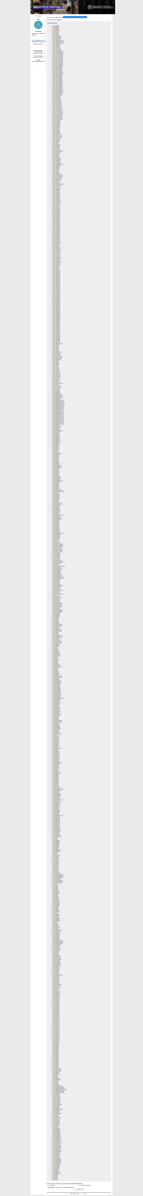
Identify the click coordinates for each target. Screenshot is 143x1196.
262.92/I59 (56, 1116)
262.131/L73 (56, 372)
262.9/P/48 (56, 1045)
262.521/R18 (56, 587)
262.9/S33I (56, 1078)
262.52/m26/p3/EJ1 (58, 515)
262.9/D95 (56, 910)
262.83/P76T (56, 824)
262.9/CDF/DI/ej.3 (58, 882)
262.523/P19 (56, 615)
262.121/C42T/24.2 (58, 112)
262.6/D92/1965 (57, 629)
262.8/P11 (55, 749)
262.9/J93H (56, 950)
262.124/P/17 (56, 203)
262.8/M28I (56, 745)
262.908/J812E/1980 (58, 1091)
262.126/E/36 (56, 298)
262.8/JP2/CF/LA (57, 682)
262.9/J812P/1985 (58, 940)
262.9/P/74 (56, 1047)
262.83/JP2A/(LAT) (58, 815)
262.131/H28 (56, 371)
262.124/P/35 (56, 230)
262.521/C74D (57, 548)
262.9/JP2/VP (56, 964)
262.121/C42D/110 (58, 54)
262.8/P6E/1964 (57, 773)
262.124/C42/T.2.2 (58, 176)
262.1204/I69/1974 (58, 40)
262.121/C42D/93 (57, 94)
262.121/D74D (57, 122)
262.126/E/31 (56, 292)
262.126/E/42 (56, 305)
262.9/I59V (56, 926)
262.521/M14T (57, 567)
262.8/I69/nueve (57, 675)
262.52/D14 (56, 493)
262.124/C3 (56, 170)
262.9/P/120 (56, 1014)
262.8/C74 (56, 649)
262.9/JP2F (56, 973)
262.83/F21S (56, 807)
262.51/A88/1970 (57, 466)
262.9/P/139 (56, 1038)
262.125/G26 (56, 264)
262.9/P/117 (56, 1010)
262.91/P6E (56, 1108)
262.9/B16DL (56, 843)
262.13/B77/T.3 (57, 354)
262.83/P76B (56, 820)
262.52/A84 (56, 475)
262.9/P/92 (56, 1052)
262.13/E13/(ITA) (57, 358)
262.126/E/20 (56, 279)
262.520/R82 (56, 534)
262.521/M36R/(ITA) (58, 578)
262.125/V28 (56, 269)
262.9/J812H (56, 936)
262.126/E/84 (56, 337)
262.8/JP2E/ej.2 (57, 714)
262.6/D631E (56, 627)
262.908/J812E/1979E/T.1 (60, 1089)
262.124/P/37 (56, 232)
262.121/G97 (56, 127)
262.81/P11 (56, 791)
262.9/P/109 (56, 1002)
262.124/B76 (56, 167)
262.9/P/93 (56, 1054)
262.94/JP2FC (57, 1143)
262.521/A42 (56, 536)
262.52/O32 (56, 521)
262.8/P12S (56, 766)
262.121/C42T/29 (57, 115)
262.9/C (55, 853)
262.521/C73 (56, 541)
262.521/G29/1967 (58, 561)
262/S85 (55, 1179)
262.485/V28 (56, 439)
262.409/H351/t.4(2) (58, 410)
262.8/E (55, 657)
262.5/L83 (55, 451)
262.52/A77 (56, 474)
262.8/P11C (56, 752)
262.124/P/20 (56, 209)
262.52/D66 (56, 496)
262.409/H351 (57, 399)
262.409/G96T (57, 393)
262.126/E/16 (56, 275)
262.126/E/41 (56, 304)
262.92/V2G (56, 1125)
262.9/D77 (56, 907)
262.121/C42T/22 (57, 110)
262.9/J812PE (56, 944)
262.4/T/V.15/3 (57, 385)
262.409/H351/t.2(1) (58, 405)
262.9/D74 (56, 897)
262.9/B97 (56, 852)
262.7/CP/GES (57, 637)
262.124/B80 (56, 168)
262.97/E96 (56, 1167)
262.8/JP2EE (56, 715)
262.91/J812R (56, 1100)
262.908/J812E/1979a (59, 1088)
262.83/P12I (56, 819)
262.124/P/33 (56, 227)
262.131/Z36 (56, 379)
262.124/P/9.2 (56, 248)
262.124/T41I (56, 256)
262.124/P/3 (56, 222)
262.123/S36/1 (57, 159)
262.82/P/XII (56, 801)
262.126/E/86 (56, 339)
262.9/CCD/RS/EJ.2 (58, 876)
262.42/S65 (56, 434)
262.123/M (56, 156)
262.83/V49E (56, 830)
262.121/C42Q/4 (57, 105)
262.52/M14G (56, 509)
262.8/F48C (56, 664)
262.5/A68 (56, 445)
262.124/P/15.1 (57, 201)
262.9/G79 (56, 917)
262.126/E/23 (56, 281)
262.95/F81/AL (57, 1158)
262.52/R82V (56, 524)
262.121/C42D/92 (57, 93)
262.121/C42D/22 (57, 70)
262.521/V (56, 595)
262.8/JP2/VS (56, 703)
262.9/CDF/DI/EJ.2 (58, 881)
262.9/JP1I (56, 952)
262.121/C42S (57, 106)
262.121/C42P (57, 101)
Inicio (38, 19)
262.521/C (56, 540)
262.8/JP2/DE (56, 683)
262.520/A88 (56, 532)
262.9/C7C (56, 869)
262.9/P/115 (56, 1008)
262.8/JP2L (56, 719)
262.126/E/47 (56, 308)
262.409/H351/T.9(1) (58, 422)
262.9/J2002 (56, 931)
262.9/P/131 (56, 1029)
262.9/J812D (56, 934)
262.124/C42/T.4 (57, 178)
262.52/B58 (56, 486)
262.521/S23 (56, 588)
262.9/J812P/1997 (58, 943)
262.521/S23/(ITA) (58, 590)
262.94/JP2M (56, 1145)
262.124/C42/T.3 (57, 177)
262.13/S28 (56, 368)
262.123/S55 (56, 161)
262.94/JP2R (56, 1149)
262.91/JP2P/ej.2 (57, 1104)
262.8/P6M (56, 776)
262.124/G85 (56, 189)
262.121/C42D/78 (57, 87)
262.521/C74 (56, 542)
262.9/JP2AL (56, 968)
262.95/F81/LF (57, 1162)
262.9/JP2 (55, 954)
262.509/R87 (56, 463)
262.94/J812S (56, 1137)
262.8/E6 (55, 661)
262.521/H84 (56, 563)
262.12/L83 (56, 33)
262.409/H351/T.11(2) (59, 404)
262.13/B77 (56, 350)
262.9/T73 (56, 1081)
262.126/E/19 (56, 277)
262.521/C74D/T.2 (58, 550)
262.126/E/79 (56, 333)
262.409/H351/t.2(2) (58, 406)
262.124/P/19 (56, 206)
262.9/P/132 (56, 1030)
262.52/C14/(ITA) (57, 490)
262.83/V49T (56, 832)
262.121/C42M (57, 99)
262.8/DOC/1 (56, 652)
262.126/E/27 (56, 286)
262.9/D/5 (55, 890)
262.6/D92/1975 (57, 631)
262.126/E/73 (56, 329)
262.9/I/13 (55, 925)
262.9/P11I (56, 1060)
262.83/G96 (56, 811)
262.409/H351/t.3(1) (58, 408)
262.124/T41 (56, 254)
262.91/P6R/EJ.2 (57, 1113)
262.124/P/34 (56, 228)
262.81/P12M (56, 797)
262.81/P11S (56, 793)
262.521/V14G (57, 598)
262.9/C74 (56, 868)
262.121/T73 (56, 139)
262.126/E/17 (56, 276)
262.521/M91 (56, 579)
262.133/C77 (56, 380)
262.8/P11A (56, 751)
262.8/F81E (56, 667)
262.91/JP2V (56, 1107)
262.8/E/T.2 (56, 660)
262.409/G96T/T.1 (58, 395)
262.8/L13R (56, 741)
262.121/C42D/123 (58, 60)
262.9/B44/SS (56, 849)
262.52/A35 (56, 471)
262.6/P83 (56, 632)
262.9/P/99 (56, 1059)
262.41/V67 (56, 433)
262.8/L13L (56, 740)
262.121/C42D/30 (57, 77)
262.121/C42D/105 (58, 52)
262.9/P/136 (56, 1034)
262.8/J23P (56, 678)
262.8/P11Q (56, 757)
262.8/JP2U (56, 731)
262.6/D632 (56, 628)
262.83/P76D (56, 822)
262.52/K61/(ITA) (57, 504)
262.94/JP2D (56, 1141)
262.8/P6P (56, 778)
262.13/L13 (56, 362)
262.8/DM (55, 650)
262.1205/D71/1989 (58, 43)
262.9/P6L (56, 1067)
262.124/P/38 (56, 234)
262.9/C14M (56, 855)
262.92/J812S (56, 1117)
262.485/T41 (56, 437)
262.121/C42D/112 (58, 56)
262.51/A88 (56, 464)
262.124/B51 (56, 165)
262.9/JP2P (56, 983)
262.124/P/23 (56, 213)
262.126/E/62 (56, 319)
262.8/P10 (56, 747)
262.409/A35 (56, 391)
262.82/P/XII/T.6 (57, 802)
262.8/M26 (56, 744)
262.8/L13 (55, 735)
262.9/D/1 (55, 885)
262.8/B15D (56, 644)
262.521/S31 (56, 591)
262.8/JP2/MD (57, 689)
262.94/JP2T (56, 1153)
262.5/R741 (56, 457)
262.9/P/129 (56, 1026)
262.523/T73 (56, 616)
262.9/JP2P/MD (57, 984)
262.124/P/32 (56, 226)
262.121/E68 (56, 124)
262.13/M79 (56, 364)
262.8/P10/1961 (57, 748)
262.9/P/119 (56, 1013)
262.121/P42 (56, 134)
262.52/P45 (56, 522)
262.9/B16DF (56, 842)
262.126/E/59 (56, 317)
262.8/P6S (56, 780)
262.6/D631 (56, 623)
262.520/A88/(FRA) (58, 533)
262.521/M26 (56, 570)
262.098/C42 (56, 29)
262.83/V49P (56, 831)
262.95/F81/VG (57, 1163)
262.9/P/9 (55, 1050)
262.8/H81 (56, 670)
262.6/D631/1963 (57, 625)
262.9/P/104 (56, 998)
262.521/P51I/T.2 (57, 586)
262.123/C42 (56, 144)
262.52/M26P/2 (57, 517)
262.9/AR (55, 839)
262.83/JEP (56, 814)
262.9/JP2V (56, 987)
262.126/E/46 (56, 306)
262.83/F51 (56, 809)
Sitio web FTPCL (74, 1193)
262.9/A (55, 838)
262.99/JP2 (56, 1170)
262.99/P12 (56, 1171)
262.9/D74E (56, 902)
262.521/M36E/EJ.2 (58, 577)
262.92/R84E (56, 1124)
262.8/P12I (56, 765)
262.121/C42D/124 (58, 61)
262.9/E (55, 913)
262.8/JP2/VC (56, 702)
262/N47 (55, 1178)
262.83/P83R (56, 826)
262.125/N (56, 267)
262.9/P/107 (56, 1001)
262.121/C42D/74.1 (58, 85)
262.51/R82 (56, 468)
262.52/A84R (56, 482)
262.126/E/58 (56, 315)
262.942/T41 (56, 1157)
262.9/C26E (56, 857)
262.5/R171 (56, 455)
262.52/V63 (56, 529)
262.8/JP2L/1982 (57, 722)
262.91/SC (56, 1114)
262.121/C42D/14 (57, 66)
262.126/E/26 (56, 285)
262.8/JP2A (56, 704)
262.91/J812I (56, 1099)
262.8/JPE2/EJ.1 (57, 733)
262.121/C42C (57, 49)
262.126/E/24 (56, 283)
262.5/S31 (56, 458)
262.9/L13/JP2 (57, 988)
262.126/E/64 (56, 322)
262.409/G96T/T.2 (58, 396)
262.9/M (55, 989)
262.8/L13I (56, 739)
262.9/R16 (56, 1072)
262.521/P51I (56, 583)
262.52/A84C (56, 479)
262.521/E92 (56, 558)
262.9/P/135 (56, 1033)
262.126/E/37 (56, 300)
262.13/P (55, 366)
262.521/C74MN (57, 551)
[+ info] (47, 1187)
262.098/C (56, 28)
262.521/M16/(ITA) (58, 569)
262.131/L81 (56, 373)
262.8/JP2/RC (56, 694)
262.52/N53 (56, 520)
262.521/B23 (56, 537)
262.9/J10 (55, 929)
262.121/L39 (56, 130)
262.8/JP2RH (56, 727)
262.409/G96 (56, 392)
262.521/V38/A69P (58, 611)
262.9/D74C (56, 900)
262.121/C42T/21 (57, 109)
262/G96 (55, 1176)
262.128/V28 (56, 342)
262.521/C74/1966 (58, 544)
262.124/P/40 (56, 238)
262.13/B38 (56, 347)
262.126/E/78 (56, 331)
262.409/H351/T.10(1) (59, 401)
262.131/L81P (56, 375)
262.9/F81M (56, 915)
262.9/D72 (56, 896)
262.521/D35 (56, 553)
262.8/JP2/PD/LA (57, 693)
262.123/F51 (56, 149)
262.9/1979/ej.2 (57, 836)
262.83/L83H (56, 818)
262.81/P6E (56, 798)
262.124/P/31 (56, 225)
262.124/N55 (56, 193)
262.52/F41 (56, 499)
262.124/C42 (56, 173)
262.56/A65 (56, 617)
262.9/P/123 (56, 1018)
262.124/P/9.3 (56, 250)
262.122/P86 (56, 140)
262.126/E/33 (56, 294)
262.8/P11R (56, 760)
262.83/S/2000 (57, 828)
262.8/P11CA (56, 753)
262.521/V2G (56, 602)
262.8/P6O (56, 777)
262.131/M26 (56, 376)
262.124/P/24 (56, 214)
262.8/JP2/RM (57, 696)
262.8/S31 (56, 784)
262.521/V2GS (57, 607)
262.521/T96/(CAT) (58, 594)
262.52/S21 (56, 525)
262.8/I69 (55, 671)
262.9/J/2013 (56, 927)
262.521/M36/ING (57, 574)
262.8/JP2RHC (57, 728)
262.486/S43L (56, 442)
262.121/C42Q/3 (57, 103)
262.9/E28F (56, 914)
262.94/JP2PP (57, 1147)
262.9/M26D (56, 990)
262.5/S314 (56, 459)
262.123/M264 (57, 157)
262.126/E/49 (56, 309)
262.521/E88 (56, 557)
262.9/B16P (56, 844)
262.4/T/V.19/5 (57, 387)
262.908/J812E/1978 (58, 1087)
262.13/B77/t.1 (57, 351)
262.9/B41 (56, 848)
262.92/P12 (56, 1120)
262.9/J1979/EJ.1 (57, 930)
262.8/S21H (56, 782)
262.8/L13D (56, 736)
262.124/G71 (56, 186)
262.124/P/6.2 (56, 243)
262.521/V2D (56, 600)
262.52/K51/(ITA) (57, 503)
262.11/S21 (56, 32)
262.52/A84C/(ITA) (58, 480)
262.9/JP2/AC (56, 955)
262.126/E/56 (56, 314)
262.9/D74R (56, 905)
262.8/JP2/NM (57, 690)
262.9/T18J (56, 1080)
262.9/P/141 (56, 1041)
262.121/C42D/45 (57, 80)
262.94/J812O (57, 1134)
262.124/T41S (57, 259)
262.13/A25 (56, 344)
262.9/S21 (56, 1076)
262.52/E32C (56, 497)
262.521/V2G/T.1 (57, 604)
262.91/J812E (56, 1097)
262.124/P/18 (56, 205)
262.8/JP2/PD (56, 691)
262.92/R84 (56, 1122)
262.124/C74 (56, 182)
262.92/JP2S (56, 1118)
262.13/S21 (56, 367)
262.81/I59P (56, 786)
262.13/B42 (56, 348)
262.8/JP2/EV (56, 686)
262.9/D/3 (55, 888)
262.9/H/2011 (56, 921)
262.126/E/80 (56, 334)
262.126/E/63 (56, 321)
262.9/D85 (56, 909)
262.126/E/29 (56, 289)
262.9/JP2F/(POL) (58, 975)
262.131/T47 (56, 377)
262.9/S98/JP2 (57, 1079)
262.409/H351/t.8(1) (58, 420)
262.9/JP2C (56, 969)
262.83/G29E (56, 810)
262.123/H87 (56, 153)
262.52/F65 (56, 500)
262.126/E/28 (56, 288)
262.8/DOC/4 (56, 654)
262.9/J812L (56, 939)
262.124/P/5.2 (56, 240)
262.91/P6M (56, 1110)
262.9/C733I (56, 867)
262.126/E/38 (56, 301)
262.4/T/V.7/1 (56, 388)
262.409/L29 (56, 428)
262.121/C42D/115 (58, 58)
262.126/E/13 (56, 271)
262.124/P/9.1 (56, 247)
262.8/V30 (56, 785)
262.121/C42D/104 (58, 50)
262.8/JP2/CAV (57, 681)
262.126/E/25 (56, 284)
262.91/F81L (56, 1095)
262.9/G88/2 (56, 919)
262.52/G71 (56, 501)
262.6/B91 (56, 619)
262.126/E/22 (56, 280)
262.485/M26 (56, 435)
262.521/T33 (56, 592)
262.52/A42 (56, 472)
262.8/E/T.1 (56, 658)
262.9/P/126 (56, 1022)
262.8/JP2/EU (56, 685)
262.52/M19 (56, 512)
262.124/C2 (56, 169)
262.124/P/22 (56, 211)
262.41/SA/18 (56, 432)
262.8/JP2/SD (56, 699)
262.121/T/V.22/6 (57, 136)
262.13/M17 (56, 363)
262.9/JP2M (56, 980)
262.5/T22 (56, 461)
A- (36, 15)
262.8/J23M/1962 (57, 677)
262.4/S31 (56, 384)
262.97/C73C (56, 1166)
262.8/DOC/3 (56, 653)
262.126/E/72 (56, 327)
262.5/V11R (56, 462)
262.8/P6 (55, 769)
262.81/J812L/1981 (58, 789)
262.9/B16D (56, 840)
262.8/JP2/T (56, 700)
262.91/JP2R (56, 1105)
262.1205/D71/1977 (58, 41)
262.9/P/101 (56, 994)
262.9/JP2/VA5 (57, 963)
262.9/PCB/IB (56, 1071)
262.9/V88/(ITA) (57, 1085)
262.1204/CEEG (57, 36)
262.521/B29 (56, 538)
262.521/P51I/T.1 (57, 584)
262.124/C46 (56, 181)
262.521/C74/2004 (58, 546)
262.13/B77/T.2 (57, 352)
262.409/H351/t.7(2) (58, 418)
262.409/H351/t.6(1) (58, 414)
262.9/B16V (56, 847)
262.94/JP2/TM (57, 1138)
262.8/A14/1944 (57, 641)
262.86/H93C (56, 835)
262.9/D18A (56, 892)
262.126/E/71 (56, 326)
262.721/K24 (56, 640)
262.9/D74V (56, 906)
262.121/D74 (56, 120)
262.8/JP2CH (56, 708)
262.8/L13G (56, 737)
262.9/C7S (56, 871)
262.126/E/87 (56, 341)
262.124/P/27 (56, 218)
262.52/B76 (56, 488)
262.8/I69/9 (56, 674)
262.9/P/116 (56, 1009)
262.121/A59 (56, 45)
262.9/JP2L (56, 979)
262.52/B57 (56, 484)
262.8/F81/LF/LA (57, 666)
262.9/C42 (56, 861)
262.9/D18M (56, 893)
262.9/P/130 (56, 1027)
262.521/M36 (56, 573)
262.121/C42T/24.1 (58, 111)
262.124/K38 (56, 190)
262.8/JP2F (56, 716)
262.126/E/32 (56, 293)
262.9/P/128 (56, 1025)
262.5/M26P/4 (56, 454)
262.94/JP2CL (57, 1139)
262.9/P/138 (56, 1037)
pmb (85, 1193)
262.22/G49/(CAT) (58, 383)
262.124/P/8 (56, 246)
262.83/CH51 (56, 805)
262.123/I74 (56, 155)
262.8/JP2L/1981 (57, 720)
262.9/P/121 (56, 1016)
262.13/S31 (56, 370)
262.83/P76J (56, 823)
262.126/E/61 (56, 318)
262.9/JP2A (56, 967)
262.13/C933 (56, 355)
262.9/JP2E (56, 972)
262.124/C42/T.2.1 (58, 174)
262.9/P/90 (56, 1051)
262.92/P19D (56, 1121)
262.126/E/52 (56, 312)
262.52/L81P (56, 507)
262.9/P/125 (56, 1021)
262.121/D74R (57, 123)
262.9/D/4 (55, 889)
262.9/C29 (56, 860)
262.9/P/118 (56, 1012)
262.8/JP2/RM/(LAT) (58, 698)
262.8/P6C (56, 772)
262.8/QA (55, 781)
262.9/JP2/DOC (57, 959)
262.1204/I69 (56, 39)
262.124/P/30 (56, 223)
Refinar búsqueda (85, 1185)
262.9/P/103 (56, 997)
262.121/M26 (56, 132)
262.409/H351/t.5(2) (58, 413)
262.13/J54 (56, 360)
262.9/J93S (56, 951)
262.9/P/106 (56, 1000)
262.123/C (56, 143)
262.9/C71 (56, 865)
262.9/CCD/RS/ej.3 (58, 877)
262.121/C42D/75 (57, 86)
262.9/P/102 (56, 996)
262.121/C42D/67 (57, 82)
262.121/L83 (56, 131)
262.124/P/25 (56, 215)
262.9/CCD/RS (57, 873)
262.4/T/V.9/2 (56, 389)
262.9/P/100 (56, 993)
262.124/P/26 (56, 217)
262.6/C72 (56, 620)
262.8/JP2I (56, 718)
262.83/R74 (56, 827)
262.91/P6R (56, 1112)
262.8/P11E (56, 755)
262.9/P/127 (56, 1023)
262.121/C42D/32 (57, 78)
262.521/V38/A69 (57, 609)
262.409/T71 (56, 429)
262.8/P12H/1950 (57, 762)
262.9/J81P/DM (57, 948)
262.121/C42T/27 (57, 114)
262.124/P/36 (56, 231)
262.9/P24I (56, 1062)
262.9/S (55, 1075)
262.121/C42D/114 (58, 57)
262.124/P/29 (56, 221)
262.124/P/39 (56, 235)
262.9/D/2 (55, 886)
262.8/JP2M (56, 723)
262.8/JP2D (56, 710)
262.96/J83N (56, 1165)
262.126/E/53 (56, 313)
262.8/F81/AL (56, 665)
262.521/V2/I (56, 599)
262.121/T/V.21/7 (57, 135)
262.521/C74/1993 (58, 545)
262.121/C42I (56, 98)
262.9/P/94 (56, 1055)
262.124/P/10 (56, 194)
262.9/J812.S (56, 932)
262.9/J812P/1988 (58, 942)
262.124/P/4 (56, 236)
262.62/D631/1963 (58, 636)
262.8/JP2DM (56, 711)
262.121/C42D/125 (58, 62)
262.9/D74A (56, 898)
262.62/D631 (56, 635)
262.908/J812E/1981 (58, 1092)
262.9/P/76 (56, 1048)
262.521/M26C (57, 571)
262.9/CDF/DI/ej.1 (58, 880)
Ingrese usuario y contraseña (38, 33)
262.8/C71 (56, 648)
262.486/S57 (56, 443)
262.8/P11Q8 (56, 758)
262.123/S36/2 (57, 160)
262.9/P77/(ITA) (57, 1070)
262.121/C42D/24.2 (58, 73)
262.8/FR (55, 669)
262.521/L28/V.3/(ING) (59, 566)
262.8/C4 (55, 646)
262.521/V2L (56, 608)
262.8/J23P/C (56, 679)
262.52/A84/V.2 (57, 478)
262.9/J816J (56, 947)
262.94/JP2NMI (57, 1146)
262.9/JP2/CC (56, 956)
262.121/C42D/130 (58, 64)
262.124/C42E (57, 180)
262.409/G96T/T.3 (58, 397)
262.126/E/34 (56, 296)
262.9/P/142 (56, 1042)
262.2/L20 (55, 381)
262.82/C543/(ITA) (58, 799)
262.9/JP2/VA (56, 961)
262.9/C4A (56, 864)
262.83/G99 (56, 813)
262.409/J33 (56, 425)
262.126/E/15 (56, 273)
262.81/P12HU (57, 795)
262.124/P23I (56, 252)
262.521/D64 (56, 554)
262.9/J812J (56, 938)
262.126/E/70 (56, 325)
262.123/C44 (56, 147)
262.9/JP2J (56, 976)
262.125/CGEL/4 (57, 261)
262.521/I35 (56, 565)
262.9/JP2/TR (56, 960)
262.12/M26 (56, 35)
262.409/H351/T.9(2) (58, 424)
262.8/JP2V (56, 732)
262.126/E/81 (56, 335)
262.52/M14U (56, 511)
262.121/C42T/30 (57, 116)
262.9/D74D (56, 901)
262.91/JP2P (56, 1103)
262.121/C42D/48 (57, 81)
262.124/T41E (57, 255)
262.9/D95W (56, 911)
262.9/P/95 (56, 1056)
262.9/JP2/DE (56, 958)
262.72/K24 (56, 638)
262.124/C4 (56, 172)
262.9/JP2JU (56, 977)
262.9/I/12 (55, 923)
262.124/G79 (56, 188)
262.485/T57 (56, 438)
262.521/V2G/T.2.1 (58, 606)
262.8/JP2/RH (56, 695)
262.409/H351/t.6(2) (58, 416)
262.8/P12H (56, 761)
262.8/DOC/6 (56, 656)
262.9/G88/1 (56, 918)
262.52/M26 (56, 513)
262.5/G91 (56, 447)
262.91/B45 (56, 1093)
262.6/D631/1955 (57, 624)
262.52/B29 (56, 483)
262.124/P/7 (56, 244)
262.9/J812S (56, 946)
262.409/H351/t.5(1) (58, 412)
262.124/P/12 (56, 197)
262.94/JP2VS (57, 1154)
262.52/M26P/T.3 (57, 519)
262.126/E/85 (56, 338)
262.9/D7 (55, 894)
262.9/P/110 (56, 1004)
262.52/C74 (56, 492)
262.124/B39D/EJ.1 (58, 164)
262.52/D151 (56, 495)
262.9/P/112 (56, 1005)
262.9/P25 (56, 1063)
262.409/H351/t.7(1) (58, 417)
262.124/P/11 (56, 196)
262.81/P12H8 (57, 794)
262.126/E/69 (56, 323)
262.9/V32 (56, 1083)
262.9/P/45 (56, 1043)
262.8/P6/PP (56, 770)
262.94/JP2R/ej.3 (57, 1150)
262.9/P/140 (56, 1039)
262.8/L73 (55, 743)
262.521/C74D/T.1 (58, 549)
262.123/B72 (56, 141)
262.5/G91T (56, 449)
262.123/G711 (57, 152)
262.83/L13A (56, 816)
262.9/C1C (56, 856)
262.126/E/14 (56, 272)
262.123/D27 (56, 148)
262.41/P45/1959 (57, 430)
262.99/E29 (56, 1168)
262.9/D (55, 884)
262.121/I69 (56, 128)
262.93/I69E (56, 1128)
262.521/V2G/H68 (58, 603)
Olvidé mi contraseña (38, 44)
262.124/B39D (57, 163)
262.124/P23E (57, 251)
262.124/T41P (57, 257)
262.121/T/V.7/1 (57, 138)
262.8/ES (55, 662)
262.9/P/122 (56, 1017)
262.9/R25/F (56, 1074)
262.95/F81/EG (57, 1159)
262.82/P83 (56, 803)
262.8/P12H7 (56, 764)
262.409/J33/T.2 (57, 426)
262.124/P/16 (56, 202)
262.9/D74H (56, 903)
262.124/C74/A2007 (58, 184)
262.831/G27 (56, 834)
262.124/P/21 (56, 210)
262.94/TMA (56, 1155)
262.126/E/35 (56, 297)
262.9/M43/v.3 (57, 992)
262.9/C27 (56, 859)
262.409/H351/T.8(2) (58, 421)
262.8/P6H (56, 774)
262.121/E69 (56, 126)
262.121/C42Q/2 (57, 102)
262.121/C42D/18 (57, 68)
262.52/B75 (56, 487)
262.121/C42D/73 (57, 83)
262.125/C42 (56, 260)
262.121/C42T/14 (57, 107)
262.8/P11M (56, 756)
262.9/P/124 (56, 1019)
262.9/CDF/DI (56, 878)
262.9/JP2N (56, 981)
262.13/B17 (56, 346)
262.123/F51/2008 (58, 151)
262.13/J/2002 (57, 359)
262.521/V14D (57, 596)
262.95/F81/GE (57, 1161)
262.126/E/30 (56, 290)
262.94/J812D (56, 1133)
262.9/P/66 (56, 1046)
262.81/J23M (56, 787)
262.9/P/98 (56, 1058)
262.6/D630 (56, 621)
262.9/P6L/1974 (57, 1068)
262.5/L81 (55, 450)
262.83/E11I (56, 806)
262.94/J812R (56, 1136)
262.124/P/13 (56, 198)
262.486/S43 (56, 441)
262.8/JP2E (56, 712)
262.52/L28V (56, 505)
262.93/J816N (56, 1129)
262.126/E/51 (56, 310)
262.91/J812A (56, 1096)
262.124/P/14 (56, 199)
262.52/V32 (56, 526)
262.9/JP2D (56, 971)
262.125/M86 (56, 265)
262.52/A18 (56, 470)
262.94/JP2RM (57, 1151)
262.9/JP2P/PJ (57, 985)
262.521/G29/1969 (58, 562)
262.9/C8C (56, 872)
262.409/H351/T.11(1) (59, 403)
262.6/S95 (56, 633)
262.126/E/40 (56, 302)
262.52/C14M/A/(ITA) (58, 491)
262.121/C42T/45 (57, 119)
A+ (40, 16)
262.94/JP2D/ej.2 (57, 1142)
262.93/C (55, 1126)
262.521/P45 (56, 580)
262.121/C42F (57, 97)
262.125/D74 (56, 263)
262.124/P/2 (56, 207)
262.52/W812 (56, 530)
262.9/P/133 (56, 1031)
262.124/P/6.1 (56, 242)
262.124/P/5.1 (56, 239)
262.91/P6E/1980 (57, 1109)
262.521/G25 (56, 559)
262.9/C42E (56, 863)
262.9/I (55, 922)
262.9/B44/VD (56, 851)
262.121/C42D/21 (57, 69)
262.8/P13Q (56, 768)
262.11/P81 (56, 31)
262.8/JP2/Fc (56, 687)
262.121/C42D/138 (58, 65)
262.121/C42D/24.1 (58, 72)
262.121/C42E (57, 95)
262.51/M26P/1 (57, 467)
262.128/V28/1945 (58, 343)
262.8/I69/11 (56, 673)
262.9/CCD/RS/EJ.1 (58, 874)
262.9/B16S (56, 845)
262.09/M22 (56, 25)
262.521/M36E (57, 575)
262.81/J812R (56, 790)
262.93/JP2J (56, 1130)
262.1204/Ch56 (57, 37)
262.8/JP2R (56, 724)
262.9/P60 (56, 1064)
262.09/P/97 (56, 27)
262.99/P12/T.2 (57, 1172)
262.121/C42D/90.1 (58, 90)
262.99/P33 (56, 1174)
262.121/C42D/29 (57, 76)
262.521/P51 (56, 582)
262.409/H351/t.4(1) (58, 409)
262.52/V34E (56, 528)
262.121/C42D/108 (58, 53)
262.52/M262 (56, 516)
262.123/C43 (56, 145)
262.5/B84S (56, 446)
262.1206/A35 (56, 44)
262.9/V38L (56, 1084)
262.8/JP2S (56, 729)
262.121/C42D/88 (57, 89)
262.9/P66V (56, 1066)
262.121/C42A (57, 48)
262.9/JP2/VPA (57, 965)
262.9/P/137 (56, 1035)
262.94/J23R (56, 1132)
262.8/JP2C (56, 706)
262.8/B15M (56, 645)
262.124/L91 (56, 192)
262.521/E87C (57, 555)
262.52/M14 (56, 508)
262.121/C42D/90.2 (58, 91)
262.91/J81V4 (56, 1101)
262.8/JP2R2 (56, 725)
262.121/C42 (56, 47)
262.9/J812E (56, 935)
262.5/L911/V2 (57, 453)
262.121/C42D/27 (57, 74)
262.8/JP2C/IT (57, 707)
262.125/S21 (56, 268)
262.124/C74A (57, 185)
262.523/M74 (56, 613)
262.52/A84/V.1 (57, 476)
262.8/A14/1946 (57, 642)
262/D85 (55, 1175)
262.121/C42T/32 (57, 118)
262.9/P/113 (56, 1006)
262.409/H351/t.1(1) (58, 400)
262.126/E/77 (56, 330)
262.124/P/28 (56, 219)
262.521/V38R (57, 612)
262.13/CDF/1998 (57, 356)
